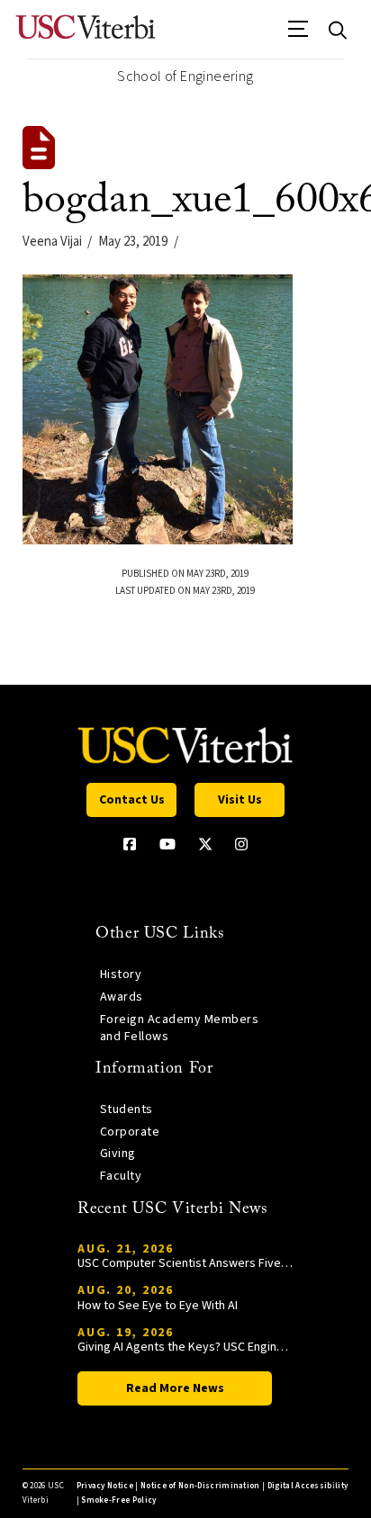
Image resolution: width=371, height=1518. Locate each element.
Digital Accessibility (307, 1486)
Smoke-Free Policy (118, 1500)
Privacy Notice (105, 1486)
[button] (298, 35)
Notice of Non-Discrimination (200, 1486)
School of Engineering (185, 76)
